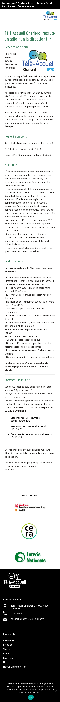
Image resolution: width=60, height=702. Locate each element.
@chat (49, 3)
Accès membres (26, 6)
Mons (6, 662)
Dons (4, 6)
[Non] (56, 690)
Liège (6, 653)
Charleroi (7, 649)
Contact (12, 6)
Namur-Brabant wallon (14, 666)
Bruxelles (7, 644)
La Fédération (10, 640)
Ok (30, 697)
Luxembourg (9, 657)
